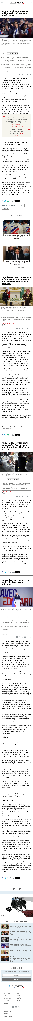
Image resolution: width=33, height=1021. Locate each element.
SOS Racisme (6, 208)
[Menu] (2, 2)
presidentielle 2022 (12, 205)
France (6, 996)
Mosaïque (18, 998)
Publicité (6, 1014)
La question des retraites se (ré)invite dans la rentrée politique (15, 582)
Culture (6, 1003)
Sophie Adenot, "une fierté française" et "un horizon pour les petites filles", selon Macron (16, 446)
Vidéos (18, 1001)
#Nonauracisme (16, 124)
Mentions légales (8, 1016)
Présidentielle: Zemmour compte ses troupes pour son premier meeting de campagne (16, 262)
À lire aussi (17, 215)
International (7, 998)
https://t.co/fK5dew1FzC (16, 126)
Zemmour (21, 205)
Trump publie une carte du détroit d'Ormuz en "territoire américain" (20, 951)
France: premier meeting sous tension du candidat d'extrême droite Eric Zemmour (16, 236)
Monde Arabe (7, 993)
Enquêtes (18, 993)
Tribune (18, 996)
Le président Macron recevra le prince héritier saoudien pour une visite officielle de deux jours (16, 280)
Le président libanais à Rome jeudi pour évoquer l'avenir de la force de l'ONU (20, 933)
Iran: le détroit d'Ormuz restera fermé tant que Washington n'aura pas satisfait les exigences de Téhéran (20, 959)
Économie (6, 1001)
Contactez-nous (7, 1011)
